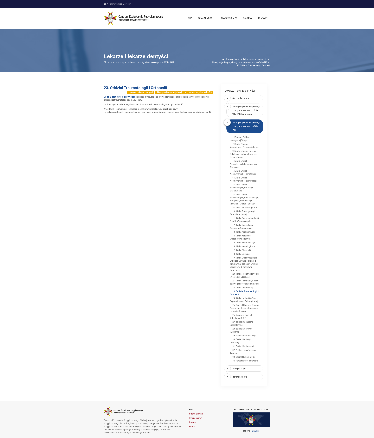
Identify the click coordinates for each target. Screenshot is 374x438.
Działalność (205, 18)
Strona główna (232, 59)
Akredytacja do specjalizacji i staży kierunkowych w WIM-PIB (239, 62)
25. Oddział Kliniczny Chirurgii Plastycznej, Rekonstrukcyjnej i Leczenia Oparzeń (244, 308)
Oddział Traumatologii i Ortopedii (120, 97)
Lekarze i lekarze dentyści (255, 59)
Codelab (255, 431)
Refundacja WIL (239, 377)
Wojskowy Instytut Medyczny (118, 4)
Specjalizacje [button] (238, 368)
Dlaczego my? (229, 18)
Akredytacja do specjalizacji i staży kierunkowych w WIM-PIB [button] (246, 126)
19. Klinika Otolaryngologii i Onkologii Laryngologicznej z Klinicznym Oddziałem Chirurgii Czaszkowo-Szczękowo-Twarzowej (244, 264)
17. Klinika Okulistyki (241, 250)
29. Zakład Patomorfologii (244, 335)
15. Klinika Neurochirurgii (243, 242)
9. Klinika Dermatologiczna (244, 207)
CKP (190, 18)
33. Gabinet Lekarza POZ (243, 357)
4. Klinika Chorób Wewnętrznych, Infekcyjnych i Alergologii (243, 164)
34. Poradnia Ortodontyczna (245, 361)
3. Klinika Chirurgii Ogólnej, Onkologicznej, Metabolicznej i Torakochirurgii (243, 154)
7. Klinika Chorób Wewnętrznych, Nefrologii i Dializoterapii (242, 187)
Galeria (247, 18)
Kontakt (262, 18)
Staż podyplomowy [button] (241, 98)
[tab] (244, 98)
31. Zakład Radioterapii (243, 346)
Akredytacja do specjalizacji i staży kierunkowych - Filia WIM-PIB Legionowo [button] (246, 110)
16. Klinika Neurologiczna (243, 246)
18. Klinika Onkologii (241, 254)
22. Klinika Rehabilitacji (242, 287)
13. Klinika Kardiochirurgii (243, 232)
